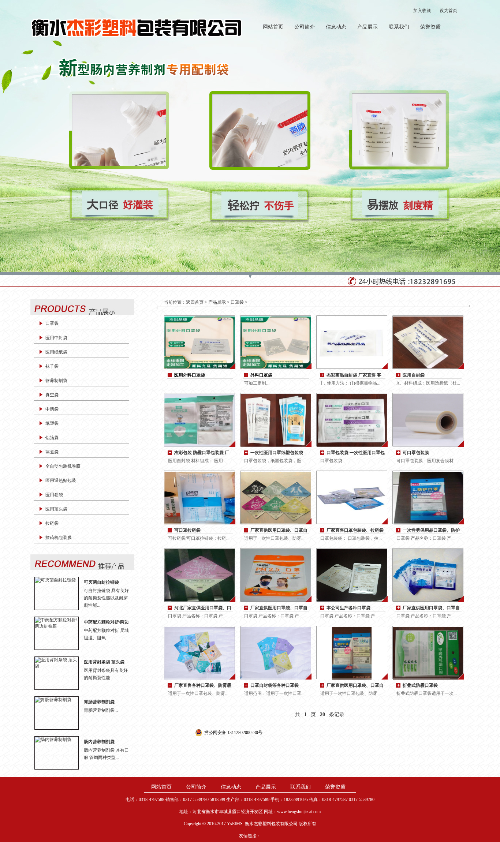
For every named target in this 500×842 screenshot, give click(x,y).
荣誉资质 (430, 27)
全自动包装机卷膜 (63, 466)
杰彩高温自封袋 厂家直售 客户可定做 (354, 376)
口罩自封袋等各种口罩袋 (274, 685)
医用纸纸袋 (56, 352)
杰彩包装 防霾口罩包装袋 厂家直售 (201, 453)
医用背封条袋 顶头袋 (104, 662)
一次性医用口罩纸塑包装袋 (276, 452)
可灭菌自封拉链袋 (101, 582)
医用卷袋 (54, 494)
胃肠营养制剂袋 (99, 701)
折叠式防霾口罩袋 (420, 685)
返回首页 (195, 302)
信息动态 (336, 27)
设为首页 (448, 10)
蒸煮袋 (52, 451)
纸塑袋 (52, 423)
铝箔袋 (52, 437)
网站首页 (273, 27)
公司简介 (304, 27)
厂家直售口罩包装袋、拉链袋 (355, 530)
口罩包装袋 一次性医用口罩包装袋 (356, 453)
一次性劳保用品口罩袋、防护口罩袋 (431, 531)
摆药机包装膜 (58, 537)
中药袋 (52, 409)
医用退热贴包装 (60, 480)
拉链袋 (52, 523)
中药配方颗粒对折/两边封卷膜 (106, 622)
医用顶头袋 (56, 509)
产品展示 (367, 27)
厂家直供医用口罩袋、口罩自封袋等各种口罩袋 (278, 531)
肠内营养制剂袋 (99, 741)
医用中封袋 (56, 337)
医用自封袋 (414, 375)
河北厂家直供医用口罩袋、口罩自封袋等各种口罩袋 (202, 608)
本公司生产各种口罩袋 (348, 607)
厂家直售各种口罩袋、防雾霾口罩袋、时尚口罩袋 (202, 686)
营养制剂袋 (56, 380)
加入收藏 (422, 10)
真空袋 (52, 394)
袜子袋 (52, 366)
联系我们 (399, 27)
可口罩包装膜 (416, 452)
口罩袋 (52, 323)
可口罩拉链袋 (187, 530)
